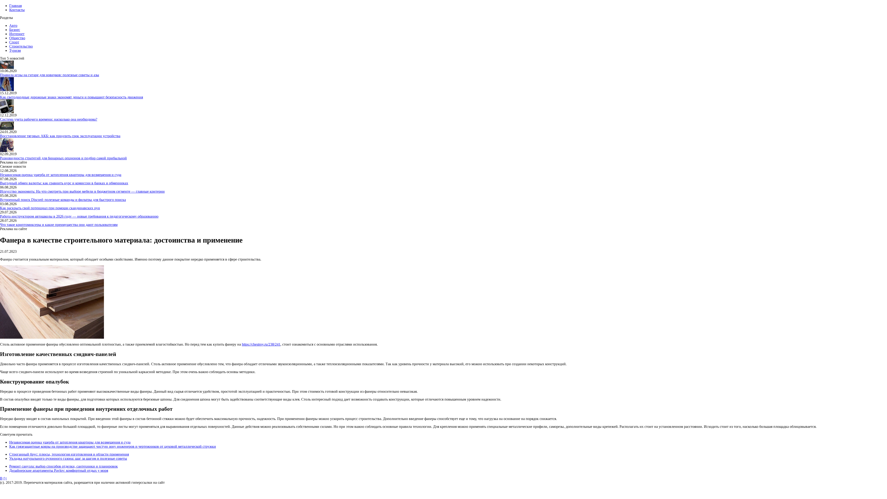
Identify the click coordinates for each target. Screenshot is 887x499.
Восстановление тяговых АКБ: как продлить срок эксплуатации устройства (60, 136)
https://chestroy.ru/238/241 (261, 344)
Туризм (15, 50)
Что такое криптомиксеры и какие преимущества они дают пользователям (59, 225)
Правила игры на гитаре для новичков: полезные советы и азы (49, 75)
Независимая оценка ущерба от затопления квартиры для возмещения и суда (60, 175)
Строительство (21, 46)
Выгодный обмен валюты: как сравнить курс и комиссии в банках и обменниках (64, 183)
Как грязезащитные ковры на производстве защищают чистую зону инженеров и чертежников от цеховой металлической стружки (112, 446)
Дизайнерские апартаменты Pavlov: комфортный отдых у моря (58, 470)
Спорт (14, 42)
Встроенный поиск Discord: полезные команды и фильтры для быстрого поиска (63, 200)
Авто (13, 25)
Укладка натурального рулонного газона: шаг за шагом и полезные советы (68, 458)
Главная (15, 6)
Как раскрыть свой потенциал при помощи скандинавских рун (50, 208)
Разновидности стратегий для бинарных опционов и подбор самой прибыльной (63, 158)
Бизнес (14, 30)
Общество (17, 38)
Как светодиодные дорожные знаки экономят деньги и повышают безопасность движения (71, 97)
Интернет (16, 34)
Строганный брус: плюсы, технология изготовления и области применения (69, 454)
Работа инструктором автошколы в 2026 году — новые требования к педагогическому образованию (79, 216)
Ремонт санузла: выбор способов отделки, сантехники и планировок (63, 466)
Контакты (17, 10)
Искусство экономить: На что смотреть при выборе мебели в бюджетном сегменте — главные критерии (82, 191)
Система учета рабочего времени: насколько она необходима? (48, 119)
